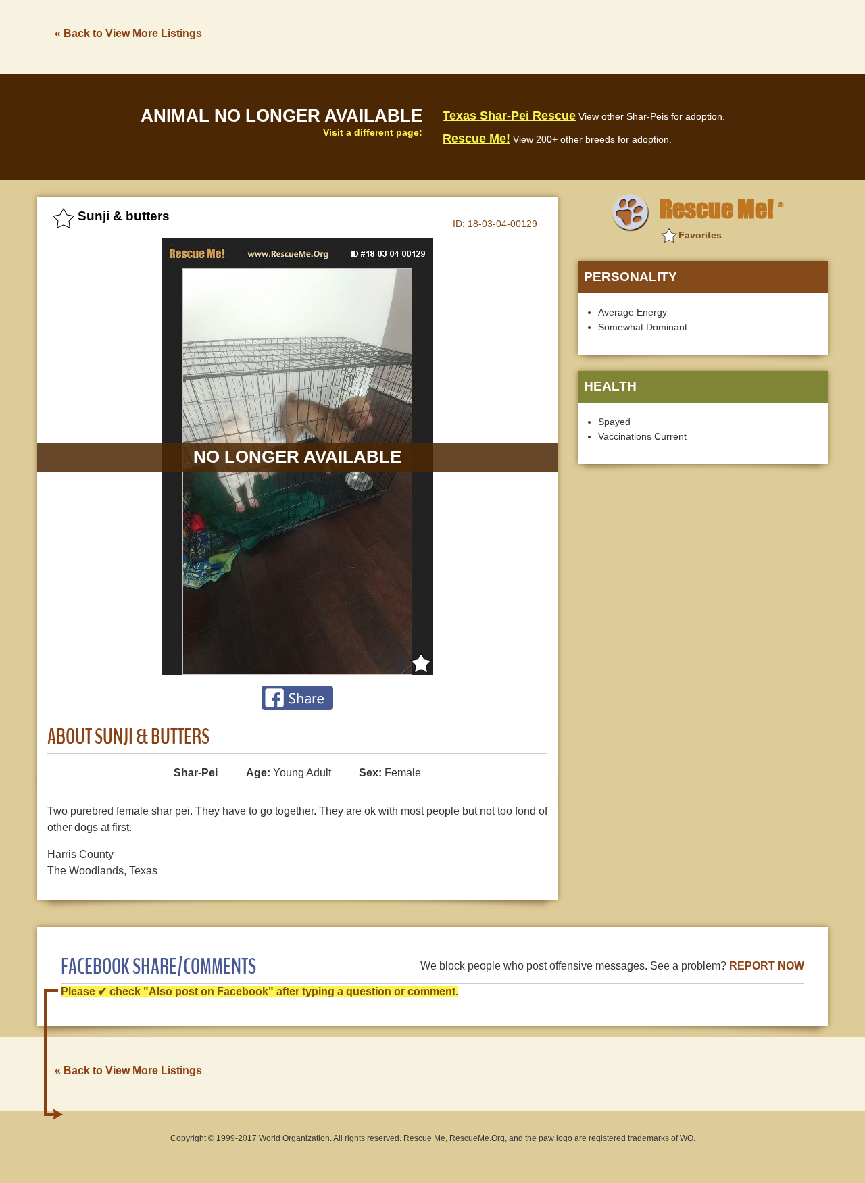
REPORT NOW (766, 966)
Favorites (700, 235)
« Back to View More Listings (128, 33)
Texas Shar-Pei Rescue (509, 115)
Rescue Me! (476, 138)
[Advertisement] (582, 35)
